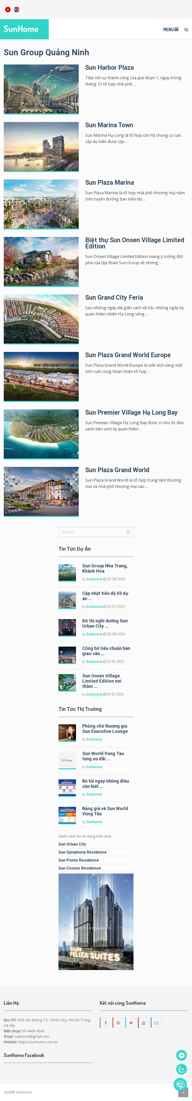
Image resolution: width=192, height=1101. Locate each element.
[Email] (157, 1022)
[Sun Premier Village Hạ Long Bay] (41, 434)
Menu (168, 29)
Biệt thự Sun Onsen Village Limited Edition (134, 243)
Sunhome (94, 579)
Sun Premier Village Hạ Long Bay (131, 412)
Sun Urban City (72, 844)
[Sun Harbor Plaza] (41, 89)
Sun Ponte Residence (78, 860)
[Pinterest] (118, 1022)
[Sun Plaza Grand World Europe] (41, 377)
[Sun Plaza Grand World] (41, 492)
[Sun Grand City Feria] (41, 319)
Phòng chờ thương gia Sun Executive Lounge (105, 728)
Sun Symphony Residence (82, 852)
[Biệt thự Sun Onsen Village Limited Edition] (41, 262)
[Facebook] (105, 1022)
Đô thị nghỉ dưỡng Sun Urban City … (105, 623)
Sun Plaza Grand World (117, 470)
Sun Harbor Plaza (109, 67)
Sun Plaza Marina (109, 182)
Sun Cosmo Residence (79, 868)
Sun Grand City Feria (114, 297)
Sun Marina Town (109, 125)
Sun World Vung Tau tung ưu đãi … (103, 756)
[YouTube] (144, 1022)
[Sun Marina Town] (41, 147)
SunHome (21, 28)
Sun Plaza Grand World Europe (128, 355)
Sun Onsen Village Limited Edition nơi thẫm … (101, 681)
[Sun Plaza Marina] (41, 204)
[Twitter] (131, 1022)
